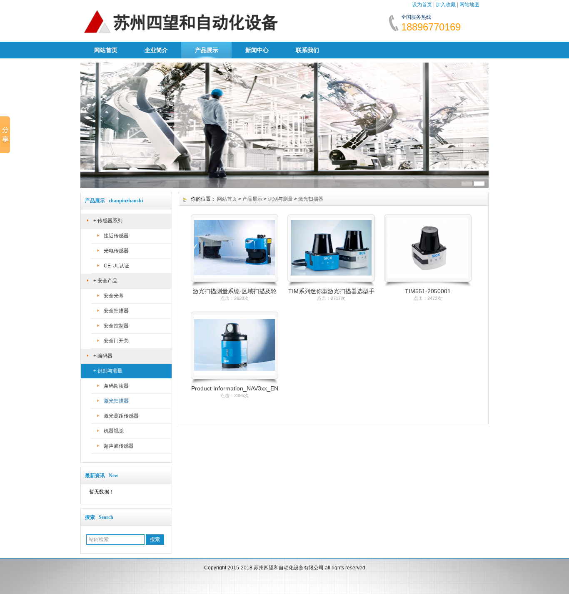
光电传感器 (116, 251)
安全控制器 (116, 326)
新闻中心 (257, 50)
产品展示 (206, 50)
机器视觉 (114, 431)
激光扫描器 (116, 401)
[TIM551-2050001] (428, 285)
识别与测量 (280, 199)
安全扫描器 (116, 311)
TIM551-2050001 (428, 291)
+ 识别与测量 (107, 371)
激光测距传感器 (121, 416)
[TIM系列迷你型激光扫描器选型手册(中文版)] (331, 285)
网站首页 (105, 50)
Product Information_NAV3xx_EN (234, 388)
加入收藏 (446, 5)
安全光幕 (114, 296)
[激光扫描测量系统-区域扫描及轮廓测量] (234, 285)
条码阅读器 (116, 386)
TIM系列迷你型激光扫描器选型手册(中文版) (331, 292)
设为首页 (422, 5)
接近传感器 (116, 236)
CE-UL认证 (116, 266)
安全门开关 (116, 341)
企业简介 (156, 50)
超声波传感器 (119, 446)
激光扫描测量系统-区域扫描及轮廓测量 (235, 292)
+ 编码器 (102, 356)
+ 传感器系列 (107, 221)
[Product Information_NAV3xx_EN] (234, 382)
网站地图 (469, 5)
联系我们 (307, 50)
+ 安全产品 (105, 281)
